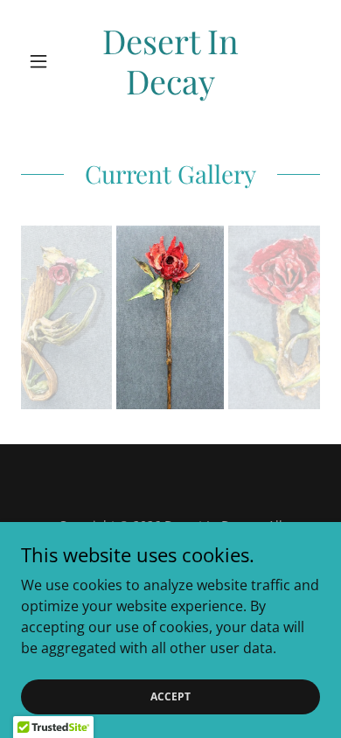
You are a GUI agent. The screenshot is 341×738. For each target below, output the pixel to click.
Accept (170, 696)
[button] (43, 61)
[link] (170, 61)
